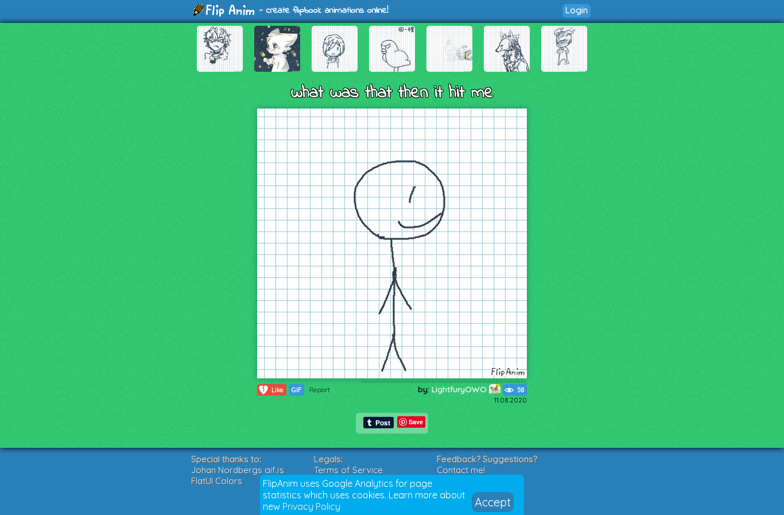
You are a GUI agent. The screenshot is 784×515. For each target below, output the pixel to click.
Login (576, 10)
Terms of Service (348, 469)
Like (273, 389)
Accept (493, 502)
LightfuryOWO (460, 389)
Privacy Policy (311, 506)
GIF (296, 390)
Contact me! (461, 469)
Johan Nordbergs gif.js (237, 469)
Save (416, 421)
